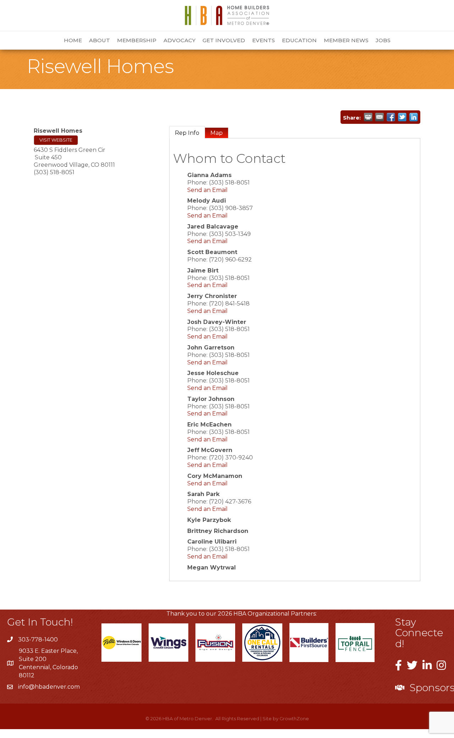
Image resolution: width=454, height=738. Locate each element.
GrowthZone (294, 718)
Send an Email (207, 190)
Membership (136, 40)
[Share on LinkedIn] (413, 117)
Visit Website (55, 140)
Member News (346, 40)
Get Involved (224, 40)
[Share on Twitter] (402, 117)
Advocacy (179, 40)
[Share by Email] (379, 117)
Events (263, 40)
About (99, 40)
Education (299, 40)
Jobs (383, 40)
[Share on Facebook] (391, 117)
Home (73, 40)
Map (216, 133)
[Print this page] (368, 117)
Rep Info (187, 133)
